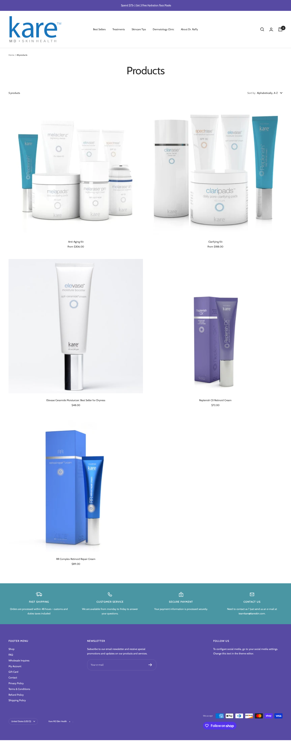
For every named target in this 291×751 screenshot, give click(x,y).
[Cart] (280, 29)
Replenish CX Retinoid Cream (215, 400)
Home (11, 55)
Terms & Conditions (19, 689)
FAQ (11, 654)
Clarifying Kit (215, 241)
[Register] (150, 664)
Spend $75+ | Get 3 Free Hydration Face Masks (146, 5)
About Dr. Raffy (189, 29)
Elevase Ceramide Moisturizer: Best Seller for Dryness (75, 400)
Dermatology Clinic (163, 29)
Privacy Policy (16, 683)
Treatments (118, 29)
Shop (11, 649)
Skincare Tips (139, 29)
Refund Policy (16, 694)
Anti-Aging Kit (76, 241)
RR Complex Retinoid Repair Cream (75, 559)
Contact (13, 677)
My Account (15, 666)
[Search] (262, 29)
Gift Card (13, 671)
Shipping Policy (17, 700)
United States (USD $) (21, 721)
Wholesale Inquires (19, 660)
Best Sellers (99, 29)
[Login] (271, 29)
